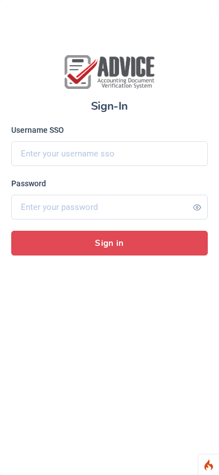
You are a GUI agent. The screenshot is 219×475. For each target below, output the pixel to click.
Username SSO (37, 130)
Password (28, 183)
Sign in (109, 243)
